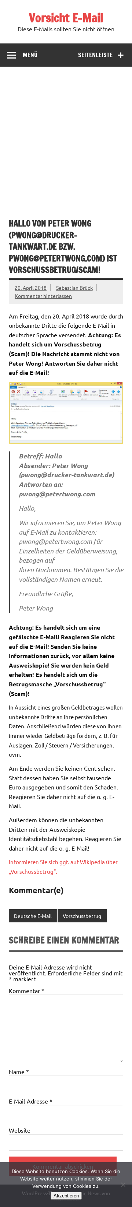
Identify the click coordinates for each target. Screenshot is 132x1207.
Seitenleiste (95, 55)
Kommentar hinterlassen (43, 295)
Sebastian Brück (74, 287)
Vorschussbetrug (82, 915)
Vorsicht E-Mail (66, 17)
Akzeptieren (66, 1196)
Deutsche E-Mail (33, 915)
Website (19, 1130)
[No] (122, 1184)
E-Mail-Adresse (30, 1101)
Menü (30, 55)
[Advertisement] (66, 136)
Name (19, 1071)
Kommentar (26, 990)
